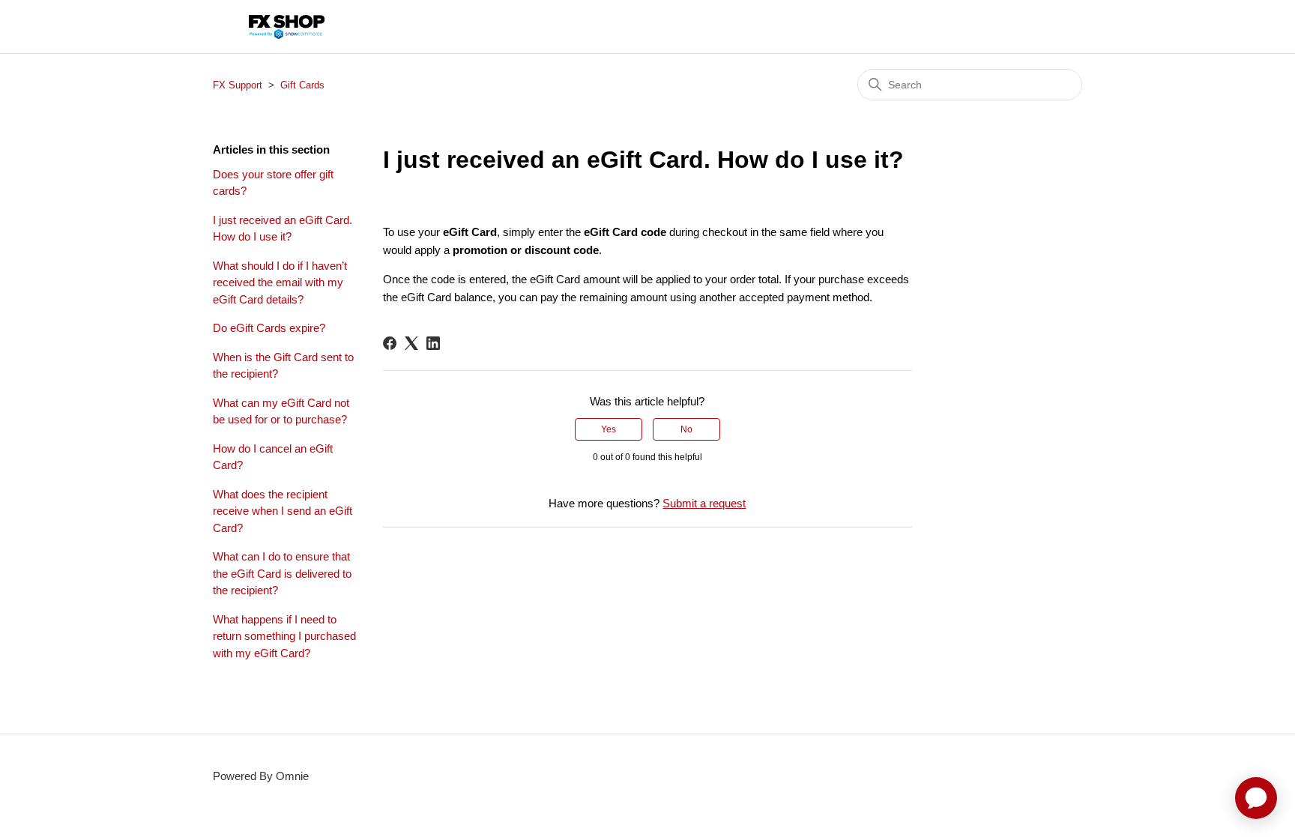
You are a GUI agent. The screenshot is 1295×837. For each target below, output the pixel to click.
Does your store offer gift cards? (273, 183)
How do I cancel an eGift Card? (273, 457)
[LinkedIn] (433, 343)
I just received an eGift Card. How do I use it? (282, 229)
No (686, 429)
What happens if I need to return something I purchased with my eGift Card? (284, 636)
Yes (608, 429)
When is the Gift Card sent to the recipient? (283, 366)
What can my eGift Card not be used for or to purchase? (281, 411)
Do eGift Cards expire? (269, 327)
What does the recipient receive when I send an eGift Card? (282, 511)
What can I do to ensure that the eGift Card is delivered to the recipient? (282, 573)
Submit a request (704, 503)
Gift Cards (302, 85)
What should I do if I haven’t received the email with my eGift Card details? (280, 282)
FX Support (237, 85)
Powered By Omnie (261, 776)
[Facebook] (389, 343)
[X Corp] (411, 343)
